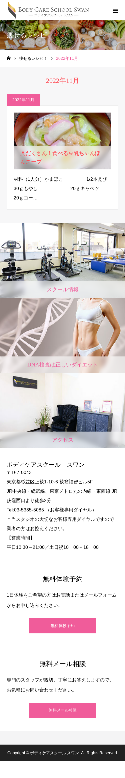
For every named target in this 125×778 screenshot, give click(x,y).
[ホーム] (9, 58)
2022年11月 (23, 100)
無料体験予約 (63, 625)
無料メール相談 (63, 710)
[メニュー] (115, 10)
